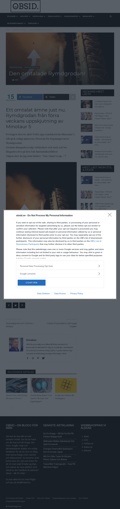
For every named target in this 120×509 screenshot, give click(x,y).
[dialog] (60, 254)
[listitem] (60, 266)
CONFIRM (31, 282)
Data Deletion (43, 293)
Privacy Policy (76, 293)
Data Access (60, 293)
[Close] (110, 215)
